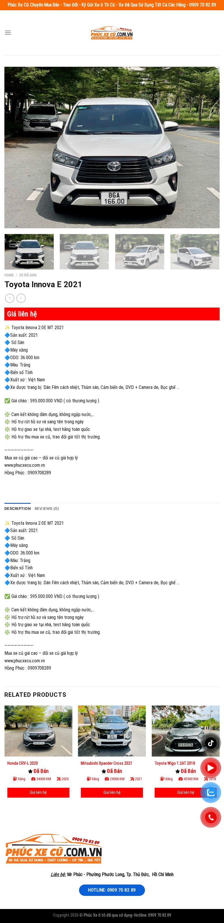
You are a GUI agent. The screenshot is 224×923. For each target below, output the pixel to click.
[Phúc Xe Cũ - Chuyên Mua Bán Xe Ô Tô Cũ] (112, 32)
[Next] (208, 147)
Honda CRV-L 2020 (22, 763)
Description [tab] (17, 508)
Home (9, 275)
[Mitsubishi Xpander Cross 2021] (112, 731)
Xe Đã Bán (27, 275)
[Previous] (16, 147)
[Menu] (7, 32)
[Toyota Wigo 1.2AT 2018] (186, 731)
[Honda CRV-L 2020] (38, 731)
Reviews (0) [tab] (47, 508)
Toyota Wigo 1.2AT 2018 (175, 763)
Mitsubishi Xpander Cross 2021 (106, 763)
